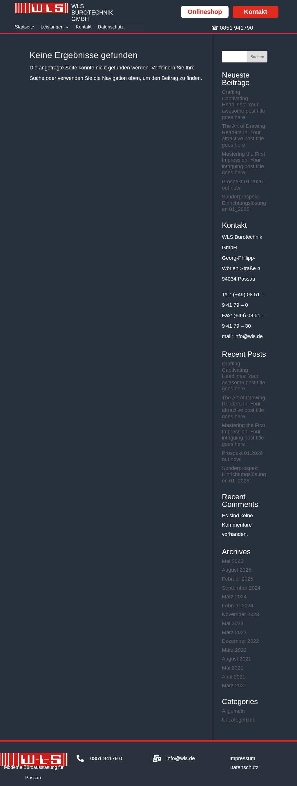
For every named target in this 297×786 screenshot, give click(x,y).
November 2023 (240, 614)
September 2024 (241, 588)
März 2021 (234, 685)
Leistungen (52, 27)
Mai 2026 (232, 561)
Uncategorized (239, 720)
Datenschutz (111, 27)
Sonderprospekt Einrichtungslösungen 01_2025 (244, 203)
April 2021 (233, 677)
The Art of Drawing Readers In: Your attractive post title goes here (243, 135)
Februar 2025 (237, 579)
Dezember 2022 (240, 641)
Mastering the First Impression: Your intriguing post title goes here (243, 163)
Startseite (24, 27)
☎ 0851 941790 (232, 28)
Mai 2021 (232, 668)
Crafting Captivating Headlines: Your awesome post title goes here (243, 104)
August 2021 (236, 659)
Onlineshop (205, 11)
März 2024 (234, 597)
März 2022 (234, 650)
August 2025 (236, 570)
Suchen (257, 56)
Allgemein (233, 711)
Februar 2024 (237, 606)
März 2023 (234, 632)
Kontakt (255, 11)
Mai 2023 (232, 623)
